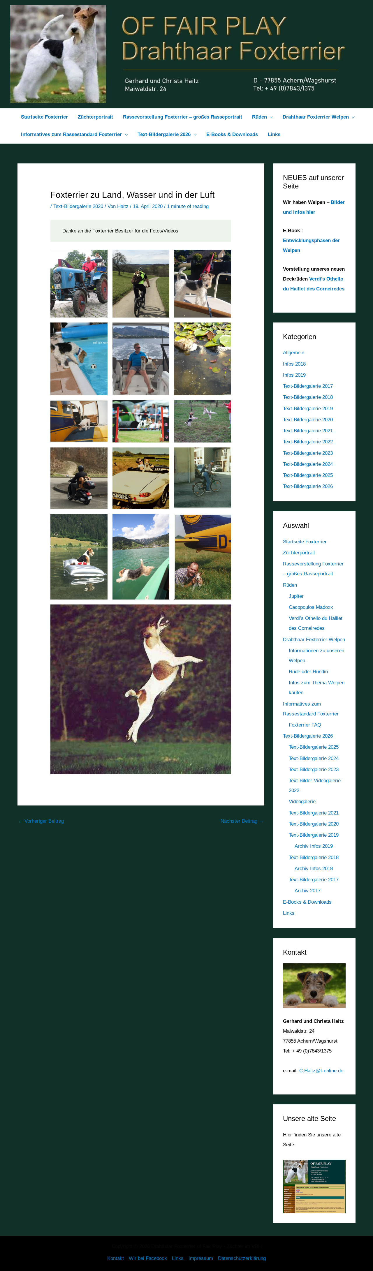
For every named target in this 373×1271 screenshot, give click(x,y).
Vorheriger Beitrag (41, 821)
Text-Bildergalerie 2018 (308, 397)
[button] (270, 117)
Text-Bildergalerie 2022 (308, 442)
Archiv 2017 (308, 890)
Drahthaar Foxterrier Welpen (314, 639)
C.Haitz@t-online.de (321, 1070)
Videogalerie (302, 801)
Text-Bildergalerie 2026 (308, 486)
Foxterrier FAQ (305, 725)
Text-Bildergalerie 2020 (78, 206)
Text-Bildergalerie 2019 (308, 408)
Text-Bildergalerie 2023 (308, 453)
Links (289, 913)
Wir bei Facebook (148, 1258)
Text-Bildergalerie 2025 (308, 475)
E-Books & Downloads (307, 902)
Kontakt (115, 1258)
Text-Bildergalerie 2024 (308, 464)
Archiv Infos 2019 (314, 846)
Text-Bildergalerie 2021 (308, 430)
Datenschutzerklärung (242, 1258)
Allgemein (293, 352)
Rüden (290, 585)
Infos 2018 (294, 364)
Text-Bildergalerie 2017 (308, 386)
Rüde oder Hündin (308, 671)
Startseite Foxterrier (305, 541)
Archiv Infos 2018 (314, 868)
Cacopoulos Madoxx (311, 607)
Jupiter (296, 596)
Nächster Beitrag (242, 821)
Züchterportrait (299, 553)
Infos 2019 (294, 375)
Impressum (201, 1258)
